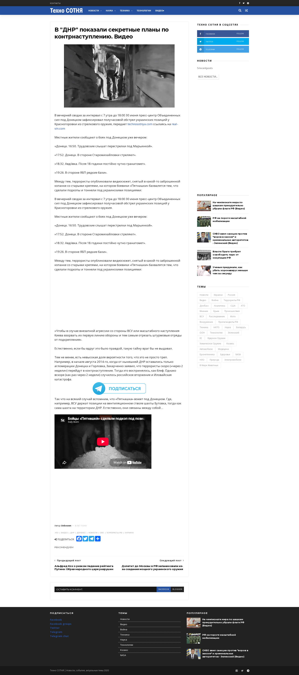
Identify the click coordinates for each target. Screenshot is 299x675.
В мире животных (209, 365)
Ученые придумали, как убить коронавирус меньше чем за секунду (230, 270)
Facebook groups (60, 623)
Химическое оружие (210, 343)
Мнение (204, 311)
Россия (231, 294)
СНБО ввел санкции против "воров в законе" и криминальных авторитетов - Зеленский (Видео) (225, 653)
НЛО (202, 359)
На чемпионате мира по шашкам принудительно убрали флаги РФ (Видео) (229, 205)
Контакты (55, 3)
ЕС (201, 338)
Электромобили (232, 359)
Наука (109, 10)
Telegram (56, 632)
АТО (243, 305)
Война (215, 300)
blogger (177, 589)
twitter (225, 41)
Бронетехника (207, 354)
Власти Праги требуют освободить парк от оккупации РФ (227, 254)
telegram (225, 49)
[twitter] (243, 3)
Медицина (223, 349)
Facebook (56, 619)
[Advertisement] (119, 300)
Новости (93, 10)
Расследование (217, 316)
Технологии (144, 10)
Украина (218, 294)
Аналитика (219, 305)
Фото (233, 316)
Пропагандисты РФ (228, 321)
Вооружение (206, 321)
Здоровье (225, 354)
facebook (163, 589)
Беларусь (241, 327)
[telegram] (248, 3)
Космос (230, 343)
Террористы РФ (232, 300)
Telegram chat (59, 636)
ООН (202, 332)
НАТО (216, 327)
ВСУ (202, 316)
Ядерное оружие (216, 338)
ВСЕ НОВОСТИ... (208, 76)
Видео (159, 10)
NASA (238, 354)
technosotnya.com (140, 124)
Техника (125, 10)
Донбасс (204, 305)
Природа (214, 359)
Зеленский (233, 332)
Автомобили (206, 349)
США (232, 305)
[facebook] (239, 3)
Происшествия (232, 311)
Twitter (55, 627)
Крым (216, 311)
